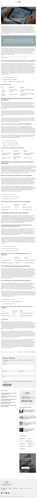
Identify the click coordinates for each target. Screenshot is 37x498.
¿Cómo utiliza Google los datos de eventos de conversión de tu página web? (30, 417)
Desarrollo (30, 438)
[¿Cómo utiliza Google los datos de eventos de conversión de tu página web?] (21, 417)
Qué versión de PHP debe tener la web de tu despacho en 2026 (9, 394)
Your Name (5, 371)
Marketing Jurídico (29, 441)
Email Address (21, 371)
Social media (22, 446)
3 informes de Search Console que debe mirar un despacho (8, 406)
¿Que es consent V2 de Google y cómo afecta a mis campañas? (30, 424)
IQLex (22, 496)
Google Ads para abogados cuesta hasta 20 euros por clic (8, 397)
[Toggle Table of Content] (25, 57)
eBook (21, 441)
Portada (2, 5)
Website (4, 376)
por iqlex (25, 409)
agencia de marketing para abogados (11, 339)
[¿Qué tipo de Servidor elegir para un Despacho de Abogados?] (21, 430)
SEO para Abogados (7, 98)
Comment (5, 363)
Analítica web (23, 438)
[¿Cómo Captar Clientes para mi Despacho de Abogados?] (21, 411)
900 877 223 (26, 401)
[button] (1, 1)
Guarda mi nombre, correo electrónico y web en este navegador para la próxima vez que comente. (18, 382)
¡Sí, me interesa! (25, 467)
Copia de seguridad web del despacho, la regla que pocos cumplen (9, 400)
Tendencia (22, 448)
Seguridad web (31, 443)
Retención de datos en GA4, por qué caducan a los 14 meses (8, 403)
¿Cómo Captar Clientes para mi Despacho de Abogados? (30, 411)
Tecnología (30, 446)
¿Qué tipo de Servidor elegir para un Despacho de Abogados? (29, 430)
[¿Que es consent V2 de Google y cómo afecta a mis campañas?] (21, 424)
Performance (23, 443)
